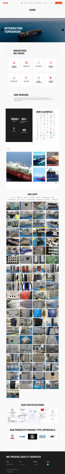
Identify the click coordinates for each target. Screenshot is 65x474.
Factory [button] (52, 197)
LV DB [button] (18, 199)
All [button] (11, 197)
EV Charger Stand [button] (45, 197)
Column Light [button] (19, 197)
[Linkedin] (48, 464)
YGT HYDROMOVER (50, 177)
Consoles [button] (25, 197)
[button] (2, 30)
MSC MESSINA (50, 161)
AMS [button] (14, 197)
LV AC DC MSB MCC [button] (11, 199)
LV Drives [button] (23, 199)
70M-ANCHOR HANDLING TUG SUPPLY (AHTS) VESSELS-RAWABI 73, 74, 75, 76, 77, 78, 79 (37, 177)
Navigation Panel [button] (40, 199)
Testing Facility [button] (54, 199)
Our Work (8, 148)
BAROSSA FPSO (10, 177)
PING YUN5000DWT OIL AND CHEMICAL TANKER (37, 161)
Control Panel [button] (32, 197)
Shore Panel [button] (47, 199)
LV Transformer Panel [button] (30, 199)
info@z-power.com (9, 464)
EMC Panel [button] (38, 197)
